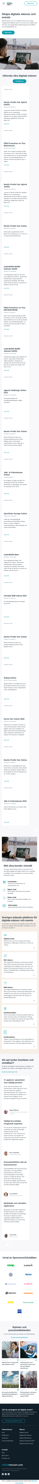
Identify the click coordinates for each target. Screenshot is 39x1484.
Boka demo (30, 3)
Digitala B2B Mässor (26, 1438)
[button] (30, 830)
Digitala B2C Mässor (26, 1435)
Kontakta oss (19, 81)
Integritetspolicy (15, 1470)
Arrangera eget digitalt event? (13, 1420)
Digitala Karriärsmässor (27, 1443)
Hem (3, 1432)
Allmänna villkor (6, 1470)
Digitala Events (24, 1432)
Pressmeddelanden (8, 1440)
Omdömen (5, 1438)
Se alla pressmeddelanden (19, 1337)
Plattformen (5, 1435)
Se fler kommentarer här (9, 1072)
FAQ (3, 1452)
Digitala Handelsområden (27, 1440)
